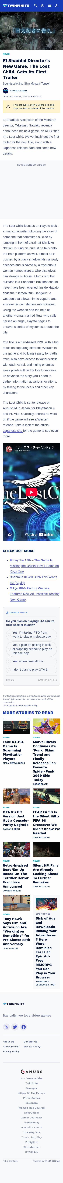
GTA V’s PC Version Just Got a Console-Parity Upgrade (16, 818)
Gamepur (31, 1088)
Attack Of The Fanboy (31, 1093)
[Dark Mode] (42, 5)
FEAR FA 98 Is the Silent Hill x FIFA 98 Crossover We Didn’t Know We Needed (46, 822)
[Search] (35, 5)
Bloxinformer (31, 1147)
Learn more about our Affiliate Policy (20, 705)
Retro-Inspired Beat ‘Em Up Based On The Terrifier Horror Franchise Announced (16, 875)
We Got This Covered (32, 1107)
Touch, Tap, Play (31, 1137)
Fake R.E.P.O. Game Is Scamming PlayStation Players (13, 750)
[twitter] (15, 1027)
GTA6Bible (31, 1152)
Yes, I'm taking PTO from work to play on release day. (31, 634)
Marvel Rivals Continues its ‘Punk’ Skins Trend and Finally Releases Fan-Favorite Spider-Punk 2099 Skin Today (45, 761)
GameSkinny (31, 1122)
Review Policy (32, 1046)
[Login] (56, 5)
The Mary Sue (31, 1132)
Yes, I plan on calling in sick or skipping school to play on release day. (32, 649)
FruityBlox (31, 1142)
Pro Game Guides (31, 1078)
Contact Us (30, 1041)
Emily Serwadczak (14, 763)
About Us (8, 1041)
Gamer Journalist (31, 1117)
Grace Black (40, 784)
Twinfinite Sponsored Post (46, 983)
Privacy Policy (11, 1051)
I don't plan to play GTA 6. (30, 669)
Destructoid (31, 1112)
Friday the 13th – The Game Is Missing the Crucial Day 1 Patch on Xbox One (34, 566)
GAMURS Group (52, 1161)
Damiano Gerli (11, 829)
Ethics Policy (10, 1046)
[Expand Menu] (49, 5)
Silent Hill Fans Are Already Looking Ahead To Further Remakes (45, 873)
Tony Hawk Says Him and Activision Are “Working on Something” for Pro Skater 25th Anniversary (16, 931)
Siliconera (32, 1102)
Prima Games (31, 1098)
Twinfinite (31, 1083)
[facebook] (23, 1027)
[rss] (6, 1027)
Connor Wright (12, 891)
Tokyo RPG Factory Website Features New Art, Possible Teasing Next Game (34, 594)
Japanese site (13, 430)
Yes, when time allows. (28, 661)
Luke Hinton (10, 948)
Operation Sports (31, 1127)
